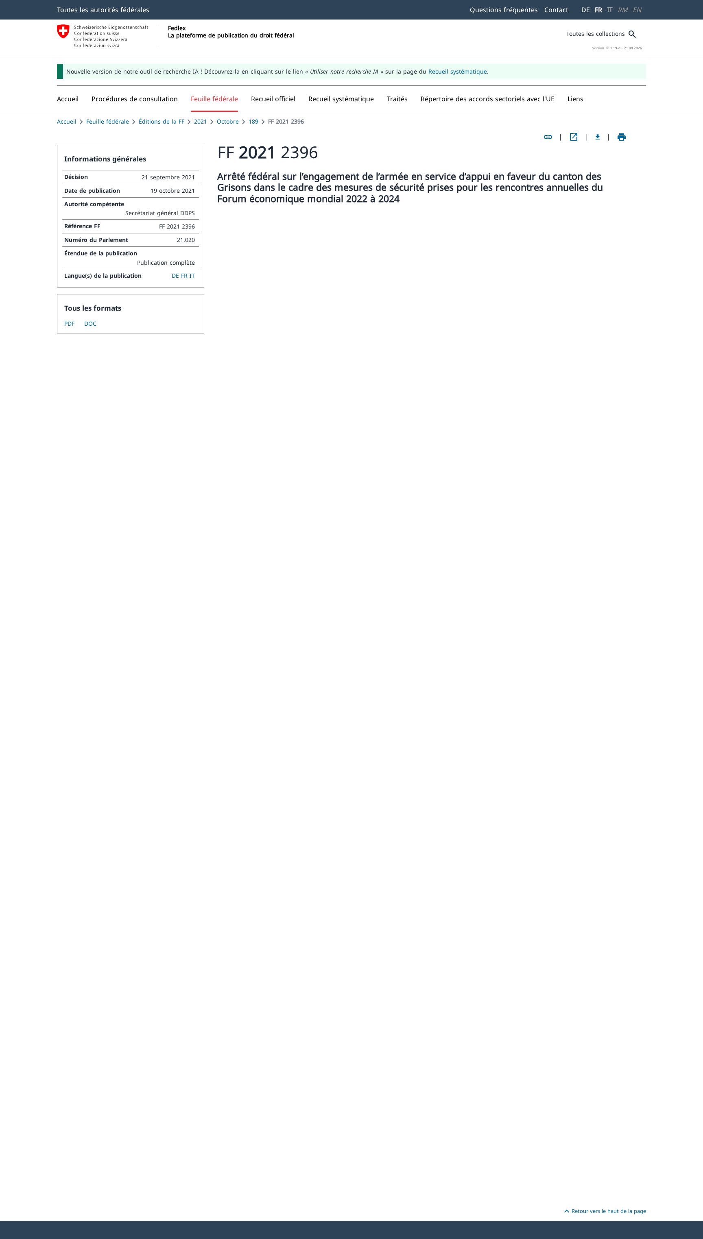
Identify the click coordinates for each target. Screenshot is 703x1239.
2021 (200, 121)
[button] (134, 99)
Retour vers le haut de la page (604, 1211)
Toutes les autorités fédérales (103, 9)
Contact (556, 9)
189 (253, 121)
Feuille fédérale (107, 121)
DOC (90, 323)
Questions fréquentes (504, 9)
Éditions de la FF (161, 121)
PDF (69, 323)
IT (610, 9)
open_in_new (574, 137)
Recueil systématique (457, 71)
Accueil (66, 121)
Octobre (228, 121)
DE (585, 9)
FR (598, 9)
